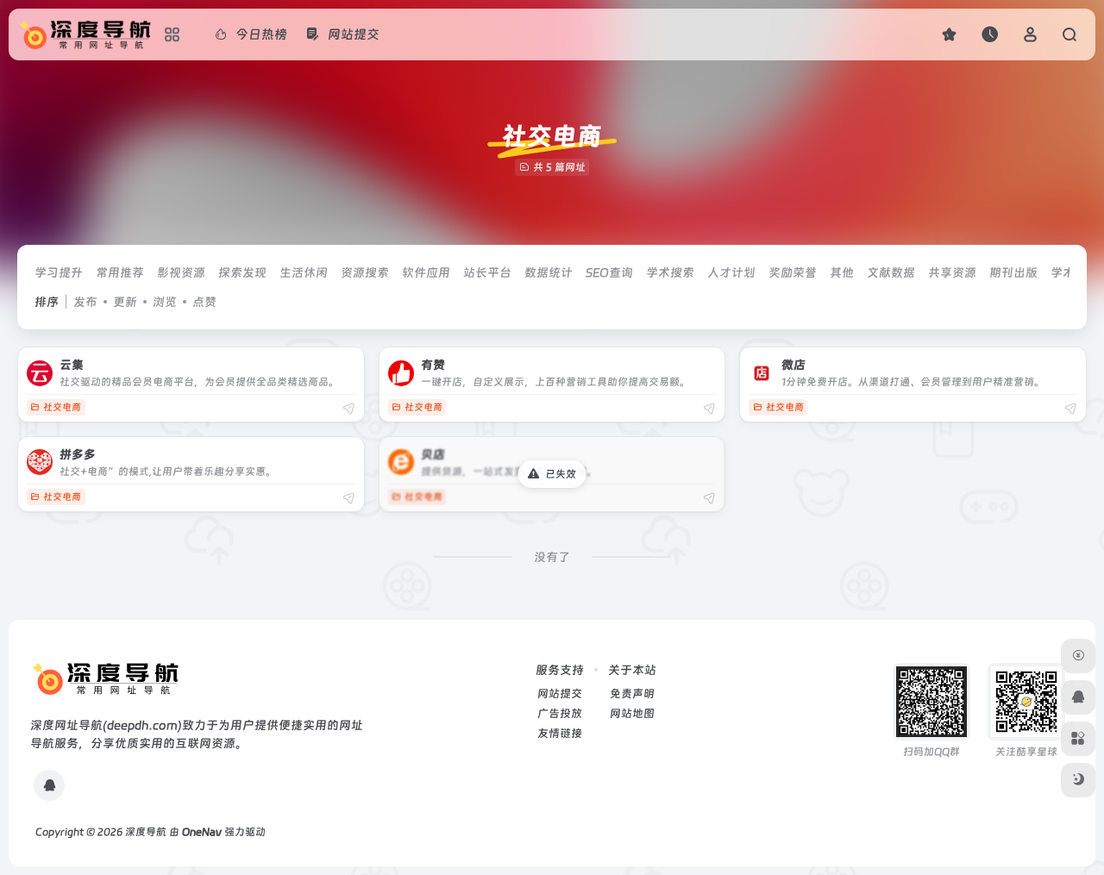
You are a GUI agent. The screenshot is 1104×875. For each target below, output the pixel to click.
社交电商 (62, 407)
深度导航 (145, 832)
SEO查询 (609, 272)
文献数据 (891, 272)
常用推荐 (120, 272)
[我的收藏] (949, 34)
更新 (125, 302)
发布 (85, 302)
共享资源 (952, 272)
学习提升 (58, 272)
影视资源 (181, 272)
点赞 (204, 302)
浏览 (165, 302)
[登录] (1030, 34)
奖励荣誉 (792, 272)
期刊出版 (1013, 272)
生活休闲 (303, 272)
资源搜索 (365, 272)
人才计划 (731, 272)
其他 (842, 272)
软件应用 (426, 272)
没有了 (552, 557)
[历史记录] (989, 34)
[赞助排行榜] (1078, 656)
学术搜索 (670, 272)
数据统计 (548, 272)
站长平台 (487, 272)
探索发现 (242, 272)
